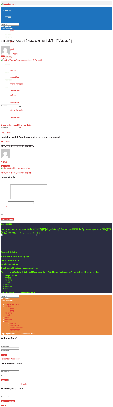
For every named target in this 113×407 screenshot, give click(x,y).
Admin (16, 54)
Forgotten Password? (10, 359)
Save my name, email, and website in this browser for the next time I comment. (39, 215)
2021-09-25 (6, 56)
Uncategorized (9, 229)
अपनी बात (13, 71)
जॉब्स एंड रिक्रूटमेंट (16, 84)
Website (4, 211)
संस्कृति (7, 64)
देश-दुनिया (8, 37)
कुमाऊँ (12, 30)
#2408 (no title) (12, 276)
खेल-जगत (8, 80)
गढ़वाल (78, 229)
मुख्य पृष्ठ (8, 10)
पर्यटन (7, 72)
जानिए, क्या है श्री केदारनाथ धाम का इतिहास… (17, 172)
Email (4, 207)
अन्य (6, 87)
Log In (24, 384)
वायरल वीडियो (14, 77)
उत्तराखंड (8, 17)
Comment (5, 199)
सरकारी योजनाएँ (15, 91)
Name (4, 203)
